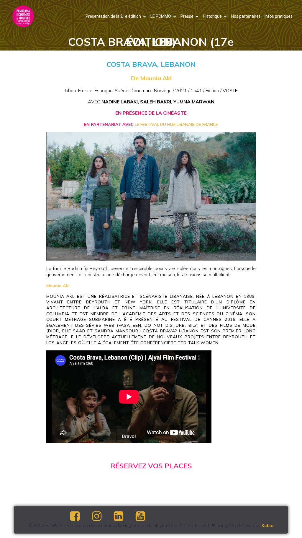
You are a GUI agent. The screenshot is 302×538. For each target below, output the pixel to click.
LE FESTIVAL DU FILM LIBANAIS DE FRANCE (176, 124)
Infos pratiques (279, 16)
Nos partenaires (246, 16)
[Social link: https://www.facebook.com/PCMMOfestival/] (80, 516)
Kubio (267, 525)
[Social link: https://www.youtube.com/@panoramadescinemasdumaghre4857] (145, 516)
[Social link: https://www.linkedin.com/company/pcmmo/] (123, 516)
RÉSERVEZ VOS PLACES (151, 465)
